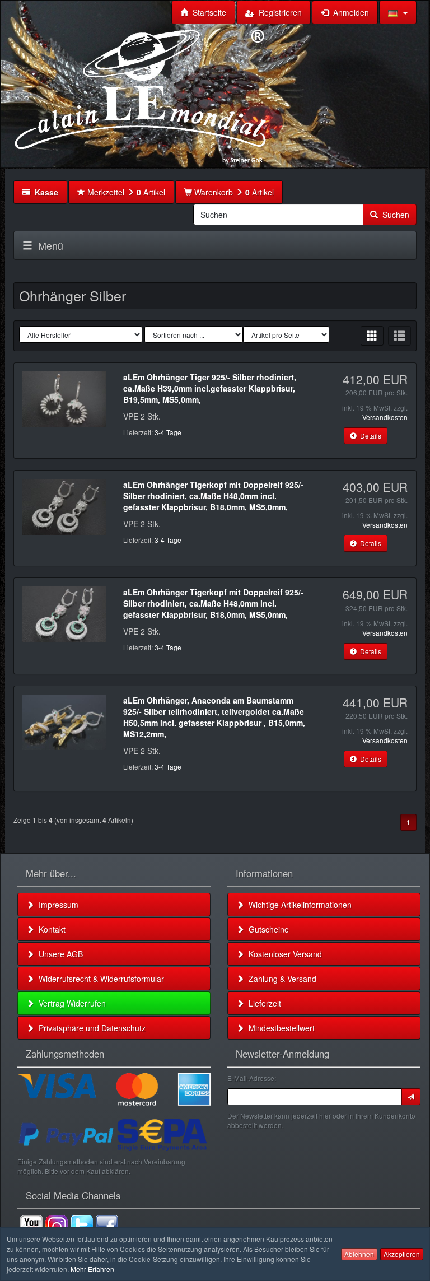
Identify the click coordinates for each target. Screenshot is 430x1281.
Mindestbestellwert (279, 1027)
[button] (398, 12)
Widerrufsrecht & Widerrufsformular (99, 978)
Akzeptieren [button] (402, 1254)
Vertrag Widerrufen (70, 1003)
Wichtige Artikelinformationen (298, 904)
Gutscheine (266, 929)
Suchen (393, 214)
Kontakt (50, 929)
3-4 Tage (168, 432)
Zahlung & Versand (280, 978)
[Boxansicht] (372, 336)
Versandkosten (385, 417)
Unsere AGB (58, 953)
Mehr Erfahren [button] (92, 1269)
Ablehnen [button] (359, 1254)
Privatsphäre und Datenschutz (90, 1027)
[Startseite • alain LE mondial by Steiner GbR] (140, 95)
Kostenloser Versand (283, 953)
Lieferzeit (262, 1003)
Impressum (56, 904)
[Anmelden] (410, 1096)
